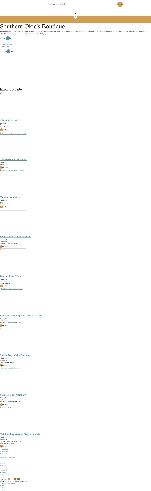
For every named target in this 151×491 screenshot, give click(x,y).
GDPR (3, 485)
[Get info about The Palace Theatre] (75, 105)
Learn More (4, 129)
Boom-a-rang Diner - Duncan (15, 236)
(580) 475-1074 (8, 51)
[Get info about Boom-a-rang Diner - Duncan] (75, 222)
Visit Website (7, 38)
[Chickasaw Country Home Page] (75, 459)
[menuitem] (51, 4)
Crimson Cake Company (13, 394)
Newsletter (50, 4)
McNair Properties (10, 197)
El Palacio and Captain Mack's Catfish (21, 315)
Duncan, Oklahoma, (48, 31)
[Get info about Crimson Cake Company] (75, 380)
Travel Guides (59, 4)
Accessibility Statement (8, 483)
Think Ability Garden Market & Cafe (20, 434)
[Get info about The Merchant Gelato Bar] (75, 145)
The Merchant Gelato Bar (13, 159)
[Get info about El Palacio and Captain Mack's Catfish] (75, 301)
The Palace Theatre (10, 120)
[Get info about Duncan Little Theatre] (75, 261)
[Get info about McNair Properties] (75, 182)
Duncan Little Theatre (12, 276)
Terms (3, 490)
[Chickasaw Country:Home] (35, 4)
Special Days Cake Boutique (15, 355)
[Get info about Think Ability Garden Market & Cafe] (75, 419)
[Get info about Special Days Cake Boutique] (75, 340)
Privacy (4, 487)
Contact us (5, 449)
